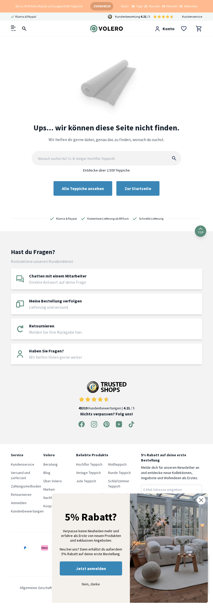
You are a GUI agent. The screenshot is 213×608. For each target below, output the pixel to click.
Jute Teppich (86, 481)
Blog (46, 472)
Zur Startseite (138, 188)
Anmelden (18, 503)
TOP (200, 232)
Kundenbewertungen (27, 511)
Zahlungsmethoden (26, 486)
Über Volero (52, 481)
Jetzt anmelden (91, 568)
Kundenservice (192, 16)
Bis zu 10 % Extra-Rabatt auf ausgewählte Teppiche (49, 6)
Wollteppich (117, 464)
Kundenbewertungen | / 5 (106, 408)
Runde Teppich (119, 472)
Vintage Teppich (88, 472)
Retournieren (21, 494)
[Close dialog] (201, 500)
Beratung (50, 464)
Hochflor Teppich (89, 464)
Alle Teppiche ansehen (83, 188)
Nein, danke (91, 584)
